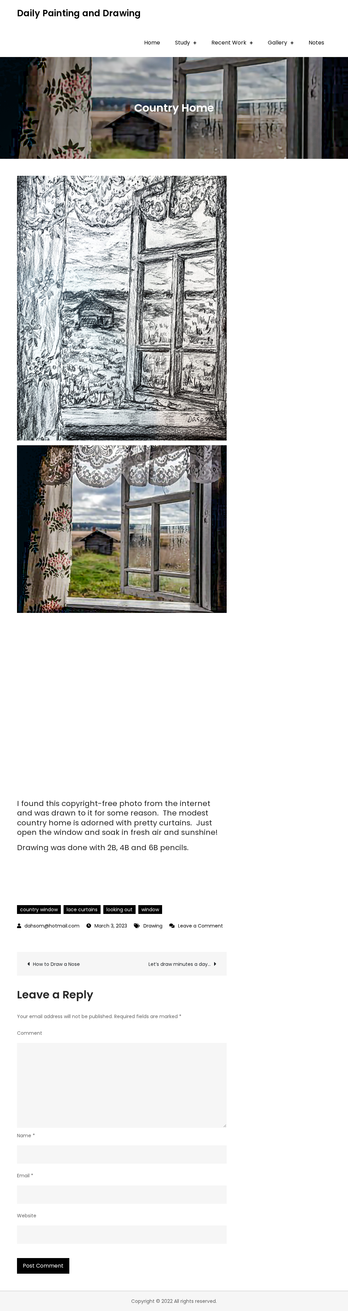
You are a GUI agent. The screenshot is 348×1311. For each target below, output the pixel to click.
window (150, 909)
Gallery (277, 42)
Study (182, 42)
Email (25, 1175)
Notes (316, 42)
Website (26, 1215)
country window (39, 909)
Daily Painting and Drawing (79, 13)
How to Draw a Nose (56, 964)
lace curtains (82, 909)
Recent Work (228, 42)
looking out (119, 909)
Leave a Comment (196, 925)
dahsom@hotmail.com (52, 925)
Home (152, 42)
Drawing (152, 925)
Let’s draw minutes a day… (180, 964)
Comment (29, 1033)
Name (26, 1135)
